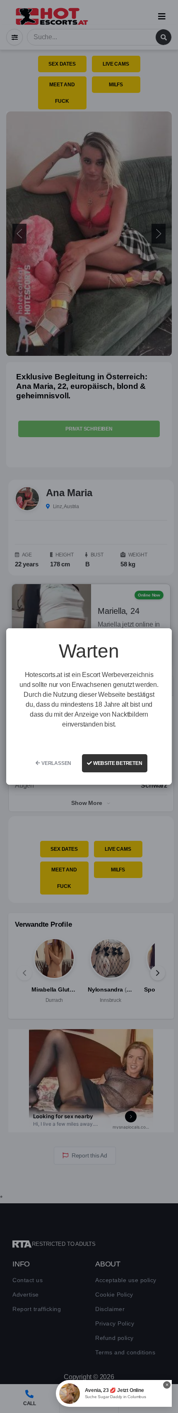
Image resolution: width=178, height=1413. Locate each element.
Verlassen (55, 763)
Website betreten (117, 763)
